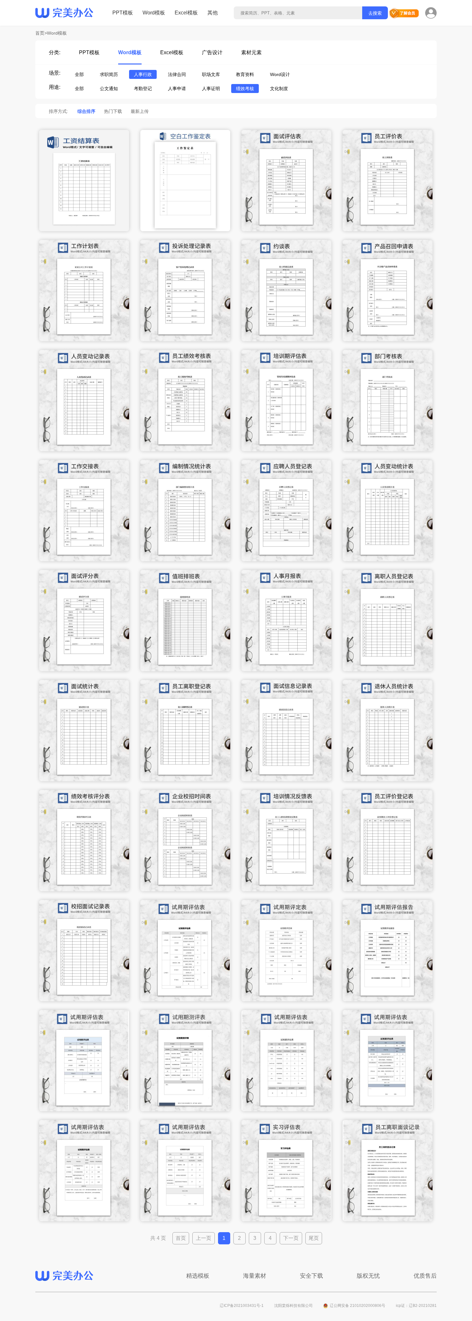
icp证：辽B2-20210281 (416, 1305)
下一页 (291, 1238)
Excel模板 (186, 12)
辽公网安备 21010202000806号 (357, 1305)
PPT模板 (122, 12)
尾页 (314, 1238)
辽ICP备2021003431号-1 (242, 1305)
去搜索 (375, 13)
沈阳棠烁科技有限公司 (293, 1305)
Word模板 (154, 12)
